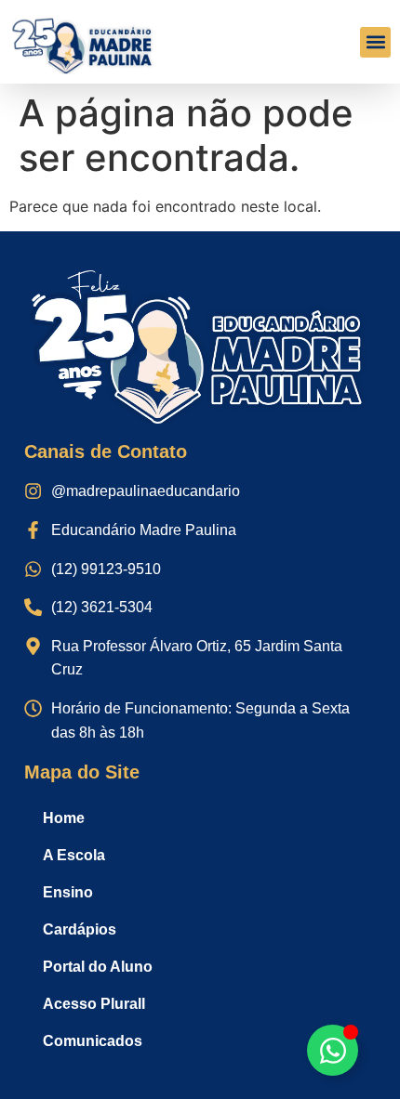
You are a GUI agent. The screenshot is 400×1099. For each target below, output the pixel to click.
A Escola (74, 855)
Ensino (68, 892)
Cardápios (79, 929)
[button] (375, 42)
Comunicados (92, 1041)
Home (64, 818)
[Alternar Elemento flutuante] (332, 1050)
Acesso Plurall (94, 1004)
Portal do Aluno (98, 967)
